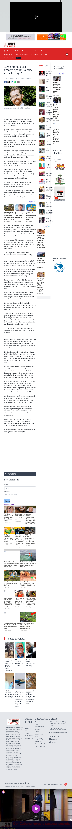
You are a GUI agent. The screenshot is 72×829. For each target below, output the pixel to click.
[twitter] (8, 82)
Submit (7, 501)
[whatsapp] (15, 82)
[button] (60, 1)
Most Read (46, 66)
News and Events (40, 744)
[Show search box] (56, 54)
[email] (18, 82)
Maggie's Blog (24, 54)
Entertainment (26, 51)
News (16, 54)
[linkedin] (12, 82)
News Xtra (44, 54)
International (8, 54)
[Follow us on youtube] (61, 153)
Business (10, 51)
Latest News (41, 66)
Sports (43, 51)
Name (6, 484)
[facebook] (5, 82)
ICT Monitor (34, 54)
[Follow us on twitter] (57, 153)
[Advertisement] (59, 229)
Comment (7, 491)
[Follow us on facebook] (54, 153)
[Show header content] (18, 58)
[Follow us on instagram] (59, 153)
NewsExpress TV (9, 58)
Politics (17, 51)
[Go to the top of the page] (65, 784)
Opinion (36, 51)
